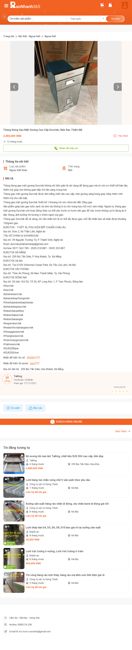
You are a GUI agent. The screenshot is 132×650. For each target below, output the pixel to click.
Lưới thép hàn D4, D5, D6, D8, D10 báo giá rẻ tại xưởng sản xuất (63, 527)
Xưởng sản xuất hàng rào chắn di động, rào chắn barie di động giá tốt (67, 503)
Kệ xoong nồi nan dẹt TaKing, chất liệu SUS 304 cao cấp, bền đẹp (64, 456)
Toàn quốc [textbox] (75, 18)
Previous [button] (12, 82)
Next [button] (120, 82)
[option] (66, 83)
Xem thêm (121, 431)
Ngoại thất (50, 36)
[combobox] (86, 19)
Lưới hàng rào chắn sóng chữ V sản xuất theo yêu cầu (58, 480)
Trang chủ (8, 36)
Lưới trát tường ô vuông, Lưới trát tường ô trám (54, 551)
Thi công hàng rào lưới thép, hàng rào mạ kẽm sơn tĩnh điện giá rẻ (65, 575)
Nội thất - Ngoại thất (29, 36)
